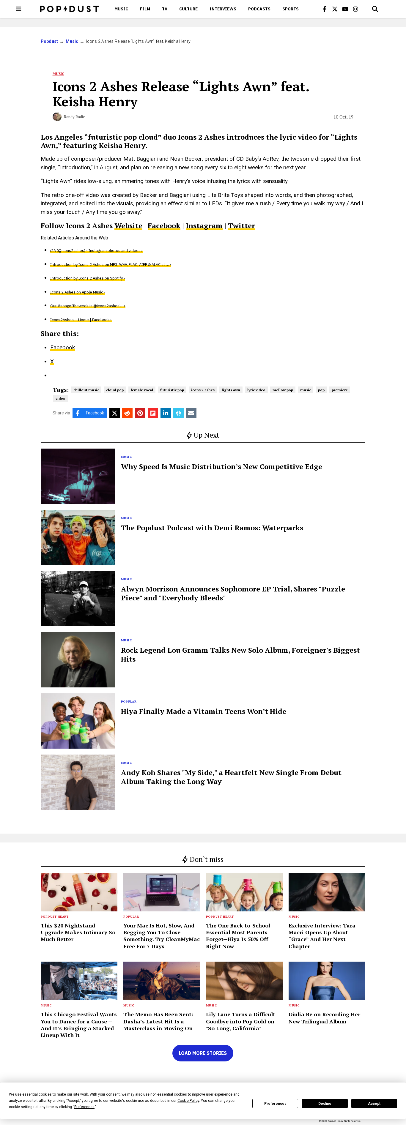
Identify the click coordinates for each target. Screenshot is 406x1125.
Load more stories (203, 1053)
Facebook (164, 225)
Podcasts (259, 9)
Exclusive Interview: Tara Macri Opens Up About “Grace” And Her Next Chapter (322, 936)
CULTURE (188, 9)
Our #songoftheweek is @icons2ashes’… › (87, 305)
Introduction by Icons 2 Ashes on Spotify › (87, 278)
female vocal (142, 390)
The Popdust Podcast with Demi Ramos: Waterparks (212, 527)
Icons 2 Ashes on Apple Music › (77, 292)
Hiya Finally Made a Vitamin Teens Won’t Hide (203, 711)
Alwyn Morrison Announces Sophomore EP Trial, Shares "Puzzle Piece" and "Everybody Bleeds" (233, 593)
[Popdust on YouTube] (345, 9)
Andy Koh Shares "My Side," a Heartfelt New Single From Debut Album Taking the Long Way (231, 777)
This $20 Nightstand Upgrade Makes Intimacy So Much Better (78, 932)
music (305, 390)
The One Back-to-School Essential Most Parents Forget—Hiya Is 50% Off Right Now (238, 936)
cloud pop (115, 390)
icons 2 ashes (203, 390)
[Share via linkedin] (165, 413)
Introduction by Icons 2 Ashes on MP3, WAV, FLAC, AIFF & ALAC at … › (110, 264)
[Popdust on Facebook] (324, 9)
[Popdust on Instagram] (355, 9)
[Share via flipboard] (153, 413)
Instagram (204, 225)
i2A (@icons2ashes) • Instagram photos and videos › (96, 250)
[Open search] (375, 9)
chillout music (86, 390)
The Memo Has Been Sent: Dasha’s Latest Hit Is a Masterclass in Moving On (158, 1021)
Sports (290, 9)
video (60, 398)
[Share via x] (114, 413)
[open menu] (19, 9)
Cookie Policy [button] (188, 1101)
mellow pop (283, 390)
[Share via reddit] (127, 413)
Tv (164, 9)
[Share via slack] (178, 413)
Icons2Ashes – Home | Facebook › (81, 319)
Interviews (223, 9)
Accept (374, 1104)
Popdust (49, 41)
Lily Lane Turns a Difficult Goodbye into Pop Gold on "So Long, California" (240, 1021)
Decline (324, 1104)
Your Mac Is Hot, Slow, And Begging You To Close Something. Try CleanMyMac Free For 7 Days (161, 936)
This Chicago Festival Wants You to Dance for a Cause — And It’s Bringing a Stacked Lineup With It (79, 1025)
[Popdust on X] (335, 9)
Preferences (275, 1104)
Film (145, 9)
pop (321, 390)
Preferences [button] (84, 1107)
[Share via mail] (191, 413)
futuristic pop (172, 390)
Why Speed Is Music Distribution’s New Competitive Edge (221, 466)
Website (128, 225)
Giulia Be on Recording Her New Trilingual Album (324, 1018)
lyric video (256, 390)
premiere (340, 390)
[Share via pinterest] (140, 413)
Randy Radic (74, 116)
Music (121, 9)
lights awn (231, 390)
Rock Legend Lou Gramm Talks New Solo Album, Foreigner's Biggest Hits (240, 654)
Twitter (241, 225)
